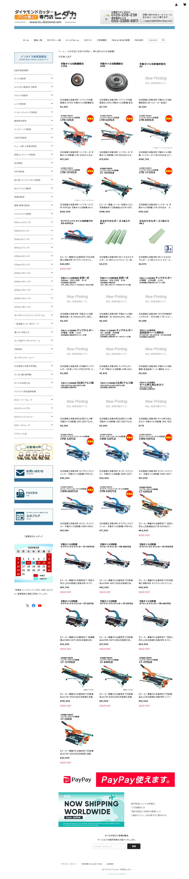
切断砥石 (18, 349)
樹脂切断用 (19, 197)
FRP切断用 (19, 171)
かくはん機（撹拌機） (23, 374)
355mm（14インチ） (22, 290)
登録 (134, 846)
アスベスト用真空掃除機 (25, 391)
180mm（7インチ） (22, 248)
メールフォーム (72, 40)
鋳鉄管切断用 (20, 121)
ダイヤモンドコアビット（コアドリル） (29, 315)
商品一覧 (38, 40)
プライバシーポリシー (69, 864)
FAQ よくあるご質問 (121, 40)
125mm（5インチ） (22, 231)
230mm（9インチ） (22, 264)
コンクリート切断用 (22, 129)
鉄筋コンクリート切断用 (24, 154)
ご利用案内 (102, 40)
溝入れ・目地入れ (22, 332)
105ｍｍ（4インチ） (22, 222)
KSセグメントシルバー (24, 417)
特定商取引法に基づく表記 (91, 864)
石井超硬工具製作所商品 (79, 51)
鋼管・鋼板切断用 (22, 205)
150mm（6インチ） (22, 239)
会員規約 (110, 864)
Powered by (113, 874)
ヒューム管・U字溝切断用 (25, 146)
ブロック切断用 (21, 95)
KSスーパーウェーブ (23, 400)
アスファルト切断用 (22, 214)
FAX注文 (139, 40)
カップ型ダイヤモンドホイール (27, 341)
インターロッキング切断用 (25, 112)
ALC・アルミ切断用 (22, 188)
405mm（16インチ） (22, 298)
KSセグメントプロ (22, 408)
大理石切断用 (20, 138)
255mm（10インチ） (22, 273)
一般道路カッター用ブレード (26, 324)
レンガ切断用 (20, 104)
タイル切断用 (20, 78)
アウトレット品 (20, 434)
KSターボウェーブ (22, 425)
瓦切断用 (18, 163)
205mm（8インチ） (22, 256)
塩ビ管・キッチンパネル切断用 (27, 180)
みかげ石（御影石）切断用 (25, 87)
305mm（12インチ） (22, 281)
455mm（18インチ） (22, 307)
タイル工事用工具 (22, 383)
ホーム (26, 40)
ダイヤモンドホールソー (24, 357)
